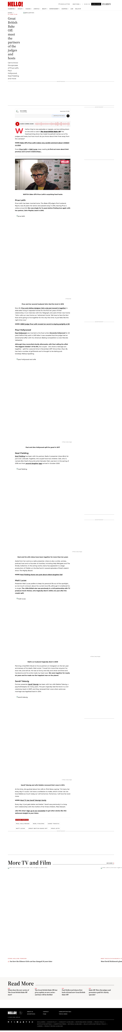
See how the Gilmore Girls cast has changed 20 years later (31, 961)
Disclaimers (41, 1022)
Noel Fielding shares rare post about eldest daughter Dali (41, 574)
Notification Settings (44, 1024)
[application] (42, 174)
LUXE (71, 8)
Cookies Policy (52, 1022)
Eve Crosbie (23, 110)
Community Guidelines (66, 1022)
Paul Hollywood (21, 333)
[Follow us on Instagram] (8, 1022)
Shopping (64, 8)
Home (10, 12)
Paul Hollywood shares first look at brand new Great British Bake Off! (73, 992)
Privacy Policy (99, 1022)
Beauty (44, 8)
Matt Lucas (33, 149)
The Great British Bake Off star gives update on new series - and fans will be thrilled (46, 992)
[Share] (68, 116)
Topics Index (63, 1014)
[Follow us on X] (14, 1022)
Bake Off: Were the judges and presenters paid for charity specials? (100, 992)
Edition (76, 4)
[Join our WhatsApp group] (32, 1022)
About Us (30, 1011)
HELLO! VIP (78, 8)
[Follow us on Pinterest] (26, 1022)
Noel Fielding (20, 456)
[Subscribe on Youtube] (20, 1022)
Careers (40, 1026)
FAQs (44, 1014)
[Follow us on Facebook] (11, 1022)
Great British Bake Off (38, 828)
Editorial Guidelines (75, 1024)
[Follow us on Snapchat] (23, 1022)
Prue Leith (23, 149)
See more (110, 863)
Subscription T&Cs (64, 1011)
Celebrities (11, 8)
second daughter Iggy (33, 463)
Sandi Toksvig (33, 684)
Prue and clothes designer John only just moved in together (43, 308)
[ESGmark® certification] (20, 1013)
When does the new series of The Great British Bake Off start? (18, 992)
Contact (46, 1011)
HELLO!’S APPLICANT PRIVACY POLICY (95, 1024)
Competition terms (59, 1024)
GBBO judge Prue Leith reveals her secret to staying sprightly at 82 (45, 324)
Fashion (28, 8)
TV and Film (12, 14)
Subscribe (96, 4)
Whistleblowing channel (84, 1022)
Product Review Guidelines (53, 1026)
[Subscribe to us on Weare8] (29, 1022)
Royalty (20, 8)
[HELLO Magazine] (15, 4)
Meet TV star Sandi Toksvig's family (33, 800)
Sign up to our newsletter (36, 811)
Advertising (31, 1014)
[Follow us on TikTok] (17, 1022)
